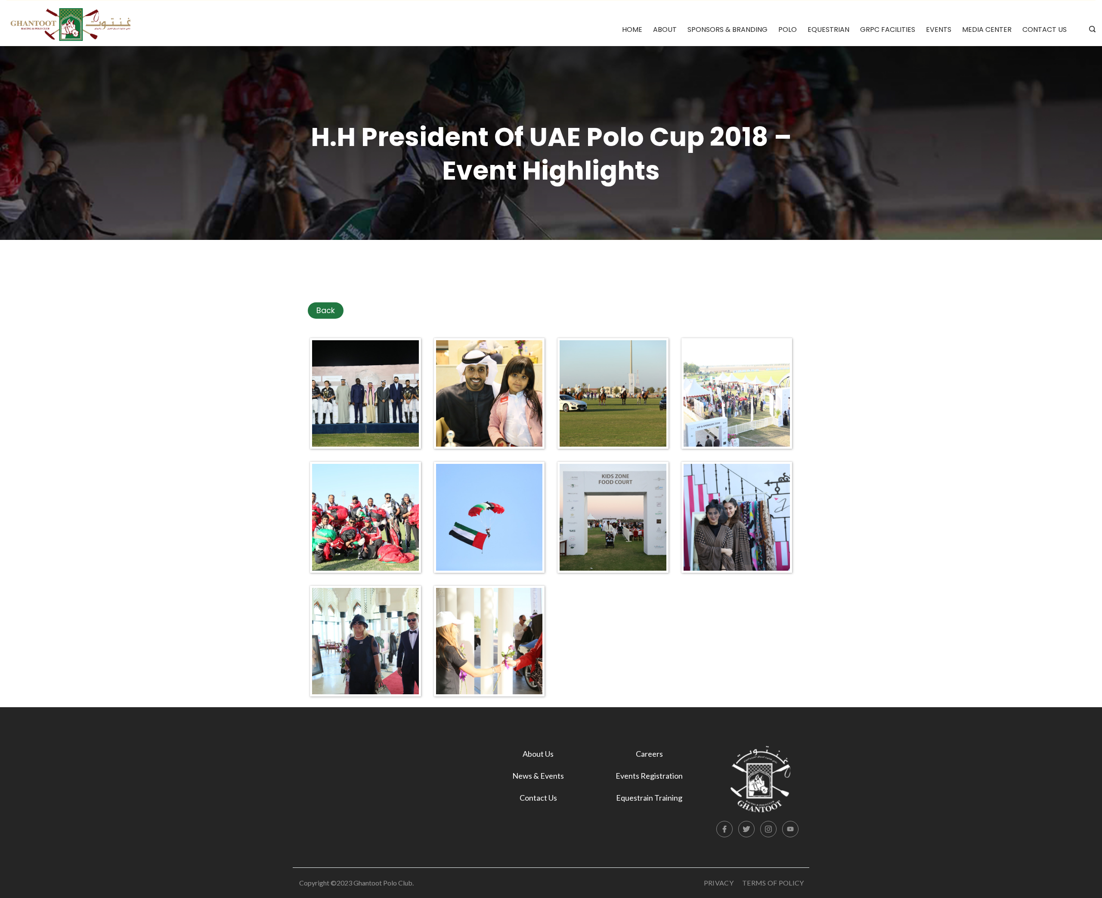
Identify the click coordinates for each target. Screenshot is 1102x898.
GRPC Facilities (887, 29)
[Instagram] (768, 829)
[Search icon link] (1090, 29)
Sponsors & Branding (727, 29)
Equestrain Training (649, 797)
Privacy (719, 883)
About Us (538, 753)
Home (632, 29)
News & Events (538, 775)
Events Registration (649, 775)
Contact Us (1044, 29)
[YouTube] (790, 829)
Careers (649, 753)
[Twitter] (746, 829)
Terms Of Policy (773, 883)
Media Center (987, 29)
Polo (787, 29)
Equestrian (828, 29)
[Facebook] (724, 829)
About (665, 29)
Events (938, 29)
